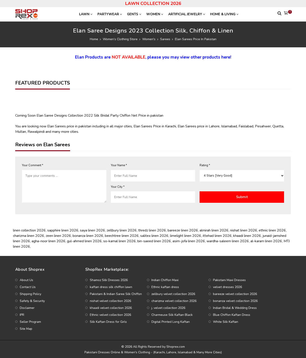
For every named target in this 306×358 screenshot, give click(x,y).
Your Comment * (32, 165)
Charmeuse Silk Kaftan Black (172, 315)
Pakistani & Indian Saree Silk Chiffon (116, 294)
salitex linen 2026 (154, 235)
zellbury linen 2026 (122, 230)
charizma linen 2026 (28, 235)
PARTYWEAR (108, 14)
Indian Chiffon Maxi (165, 280)
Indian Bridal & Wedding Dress (235, 308)
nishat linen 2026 (243, 230)
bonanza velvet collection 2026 (235, 301)
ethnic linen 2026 (272, 230)
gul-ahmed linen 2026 (84, 241)
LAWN (84, 14)
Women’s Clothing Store (120, 39)
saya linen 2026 (92, 230)
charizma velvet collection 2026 (173, 301)
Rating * (205, 165)
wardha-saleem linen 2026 (228, 241)
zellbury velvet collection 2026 (173, 294)
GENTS (132, 14)
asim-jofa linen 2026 (188, 241)
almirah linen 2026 (214, 230)
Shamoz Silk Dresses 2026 (109, 280)
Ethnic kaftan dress (165, 287)
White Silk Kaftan (225, 322)
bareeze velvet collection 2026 (235, 294)
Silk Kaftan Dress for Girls (108, 322)
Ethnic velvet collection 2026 (110, 315)
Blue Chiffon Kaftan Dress (231, 315)
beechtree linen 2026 (122, 235)
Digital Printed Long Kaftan (170, 322)
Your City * (118, 187)
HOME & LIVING (222, 14)
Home (94, 39)
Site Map (26, 329)
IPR (22, 315)
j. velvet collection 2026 (168, 308)
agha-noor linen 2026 (48, 241)
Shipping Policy (30, 294)
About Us (26, 280)
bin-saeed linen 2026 (154, 241)
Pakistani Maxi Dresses (229, 280)
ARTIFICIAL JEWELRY (185, 14)
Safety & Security (32, 301)
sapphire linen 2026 (62, 230)
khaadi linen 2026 (247, 235)
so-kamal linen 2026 (119, 241)
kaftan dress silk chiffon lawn (111, 287)
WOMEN (153, 14)
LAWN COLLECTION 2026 (153, 3)
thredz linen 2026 (152, 230)
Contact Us (28, 287)
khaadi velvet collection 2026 (111, 308)
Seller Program (30, 322)
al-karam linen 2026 (266, 241)
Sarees (165, 39)
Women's (148, 39)
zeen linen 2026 (58, 235)
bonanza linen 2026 (88, 235)
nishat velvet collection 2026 (110, 301)
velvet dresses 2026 (227, 287)
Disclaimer (27, 308)
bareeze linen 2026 (183, 230)
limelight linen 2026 (185, 235)
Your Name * (119, 165)
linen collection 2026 (29, 230)
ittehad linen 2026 (217, 235)
